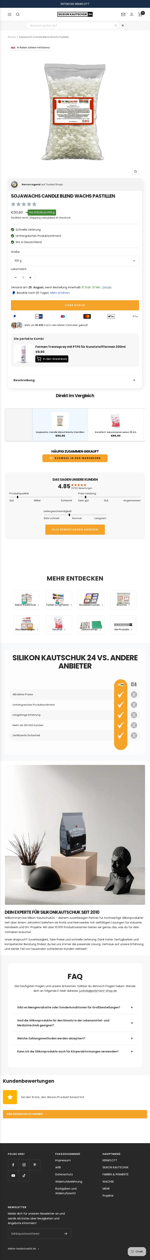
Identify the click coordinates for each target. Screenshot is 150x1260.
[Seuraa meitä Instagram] (24, 1165)
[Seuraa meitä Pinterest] (34, 1165)
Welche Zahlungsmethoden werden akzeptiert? (51, 1038)
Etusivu (12, 37)
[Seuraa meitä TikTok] (24, 1175)
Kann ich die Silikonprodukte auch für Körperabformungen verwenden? (68, 1051)
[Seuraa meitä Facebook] (13, 1165)
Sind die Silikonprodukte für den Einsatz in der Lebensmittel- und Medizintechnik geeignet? (63, 1022)
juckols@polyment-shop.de (98, 991)
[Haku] (18, 14)
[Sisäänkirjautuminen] (131, 14)
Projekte (108, 1196)
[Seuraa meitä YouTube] (13, 1175)
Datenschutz (64, 1174)
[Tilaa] (65, 1233)
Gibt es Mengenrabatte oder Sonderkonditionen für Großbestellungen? (68, 1007)
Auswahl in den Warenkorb (78, 458)
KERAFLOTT (110, 1160)
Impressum (63, 1160)
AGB (58, 1167)
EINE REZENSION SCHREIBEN (25, 1114)
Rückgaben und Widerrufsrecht (66, 1191)
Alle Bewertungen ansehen (75, 529)
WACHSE (108, 1182)
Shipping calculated (42, 217)
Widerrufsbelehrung (68, 1182)
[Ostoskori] (140, 14)
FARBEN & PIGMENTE (116, 1174)
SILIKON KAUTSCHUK (116, 1167)
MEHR (106, 1189)
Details (107, 287)
